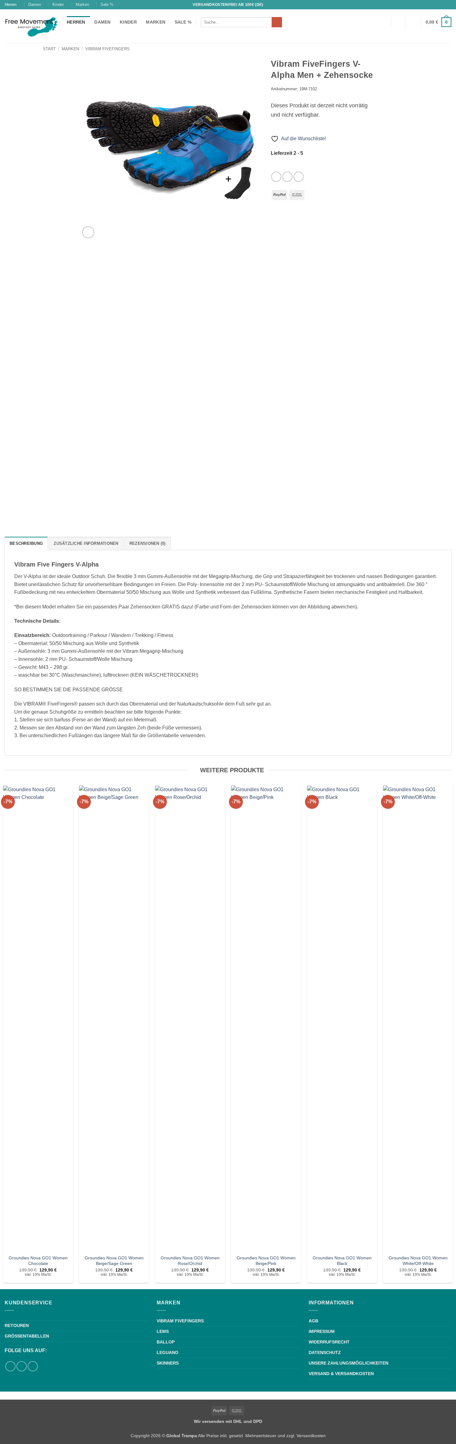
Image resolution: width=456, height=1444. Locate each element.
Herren (10, 4)
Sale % (107, 4)
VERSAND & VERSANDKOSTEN (341, 1373)
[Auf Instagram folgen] (448, 4)
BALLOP (166, 1341)
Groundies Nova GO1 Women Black (342, 1260)
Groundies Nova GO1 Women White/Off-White (418, 1260)
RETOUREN (17, 1325)
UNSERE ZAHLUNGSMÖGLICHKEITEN (348, 1363)
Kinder (58, 4)
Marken (82, 4)
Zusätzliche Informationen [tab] (86, 543)
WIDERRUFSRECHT (329, 1341)
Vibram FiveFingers (107, 49)
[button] (413, 22)
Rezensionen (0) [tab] (147, 543)
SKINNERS (168, 1363)
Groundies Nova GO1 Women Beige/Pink (266, 1260)
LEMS (163, 1331)
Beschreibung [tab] (26, 543)
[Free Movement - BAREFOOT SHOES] (31, 26)
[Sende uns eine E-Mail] (298, 177)
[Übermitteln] (277, 22)
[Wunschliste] (398, 22)
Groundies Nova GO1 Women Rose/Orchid (190, 1260)
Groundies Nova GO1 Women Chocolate (38, 1260)
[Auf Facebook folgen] (442, 4)
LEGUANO (167, 1352)
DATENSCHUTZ (325, 1352)
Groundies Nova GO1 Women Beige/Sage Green (114, 1260)
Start (49, 49)
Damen (34, 4)
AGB (313, 1320)
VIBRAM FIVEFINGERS (180, 1320)
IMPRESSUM (322, 1331)
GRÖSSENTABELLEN (27, 1336)
